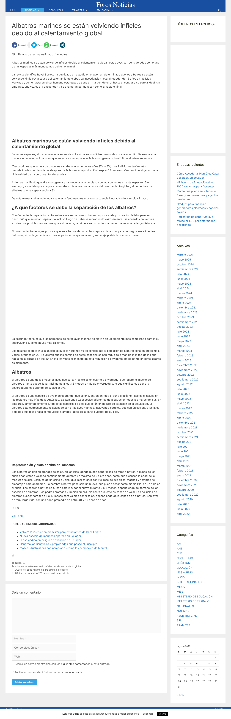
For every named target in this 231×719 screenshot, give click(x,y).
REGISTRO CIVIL (187, 615)
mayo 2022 (184, 398)
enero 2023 (184, 360)
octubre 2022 (185, 374)
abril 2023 (183, 345)
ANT (179, 548)
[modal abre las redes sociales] (62, 45)
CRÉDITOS (183, 562)
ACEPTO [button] (162, 714)
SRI (179, 620)
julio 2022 (183, 389)
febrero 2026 (185, 254)
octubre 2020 (185, 489)
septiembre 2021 (187, 437)
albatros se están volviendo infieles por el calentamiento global (48, 566)
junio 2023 (183, 336)
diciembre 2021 (186, 422)
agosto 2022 (185, 384)
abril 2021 (183, 461)
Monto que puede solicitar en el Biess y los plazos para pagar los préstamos (197, 195)
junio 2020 (183, 509)
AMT (180, 543)
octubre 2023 (185, 317)
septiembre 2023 (187, 322)
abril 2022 (183, 403)
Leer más (148, 713)
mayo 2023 (184, 341)
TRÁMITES (78, 10)
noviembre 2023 (187, 312)
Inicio (13, 10)
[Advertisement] (86, 115)
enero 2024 (184, 302)
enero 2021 (184, 475)
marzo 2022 (184, 408)
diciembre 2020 (187, 480)
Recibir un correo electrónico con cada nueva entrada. (49, 672)
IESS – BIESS (185, 572)
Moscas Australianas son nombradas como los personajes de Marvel (63, 548)
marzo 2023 (184, 350)
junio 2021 (183, 451)
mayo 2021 (184, 456)
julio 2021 (183, 446)
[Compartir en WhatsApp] (51, 45)
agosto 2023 (185, 326)
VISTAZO (17, 516)
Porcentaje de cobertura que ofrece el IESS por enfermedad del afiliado (196, 220)
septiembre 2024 (187, 269)
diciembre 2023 (187, 307)
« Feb (180, 695)
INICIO (181, 577)
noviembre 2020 (187, 485)
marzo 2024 (184, 293)
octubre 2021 (185, 432)
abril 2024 (183, 288)
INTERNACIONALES (189, 582)
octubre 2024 (185, 264)
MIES (180, 591)
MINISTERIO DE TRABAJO (193, 601)
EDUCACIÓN (103, 10)
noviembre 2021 (187, 427)
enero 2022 (184, 417)
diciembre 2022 (187, 365)
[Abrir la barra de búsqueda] (219, 10)
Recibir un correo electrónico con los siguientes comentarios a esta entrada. (62, 664)
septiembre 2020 (187, 494)
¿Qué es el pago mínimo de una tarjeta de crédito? (41, 569)
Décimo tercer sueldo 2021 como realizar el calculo (42, 573)
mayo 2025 (184, 259)
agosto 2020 (185, 499)
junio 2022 (183, 393)
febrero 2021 (185, 470)
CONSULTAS (56, 10)
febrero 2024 (185, 298)
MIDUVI (181, 587)
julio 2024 (183, 274)
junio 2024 (183, 278)
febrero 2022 (185, 413)
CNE (179, 553)
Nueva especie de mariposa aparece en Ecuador (50, 536)
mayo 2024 (184, 283)
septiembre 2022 (187, 379)
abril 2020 (183, 513)
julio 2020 (183, 504)
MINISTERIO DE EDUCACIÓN (195, 596)
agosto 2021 (184, 441)
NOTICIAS (30, 10)
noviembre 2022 (187, 370)
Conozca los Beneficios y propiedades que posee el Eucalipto (58, 544)
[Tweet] (37, 45)
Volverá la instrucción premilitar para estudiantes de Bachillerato (60, 532)
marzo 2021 (184, 465)
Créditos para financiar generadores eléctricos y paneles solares (198, 208)
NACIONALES (185, 606)
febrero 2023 (185, 355)
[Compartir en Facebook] (19, 45)
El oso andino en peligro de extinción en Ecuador (50, 540)
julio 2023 (183, 331)
